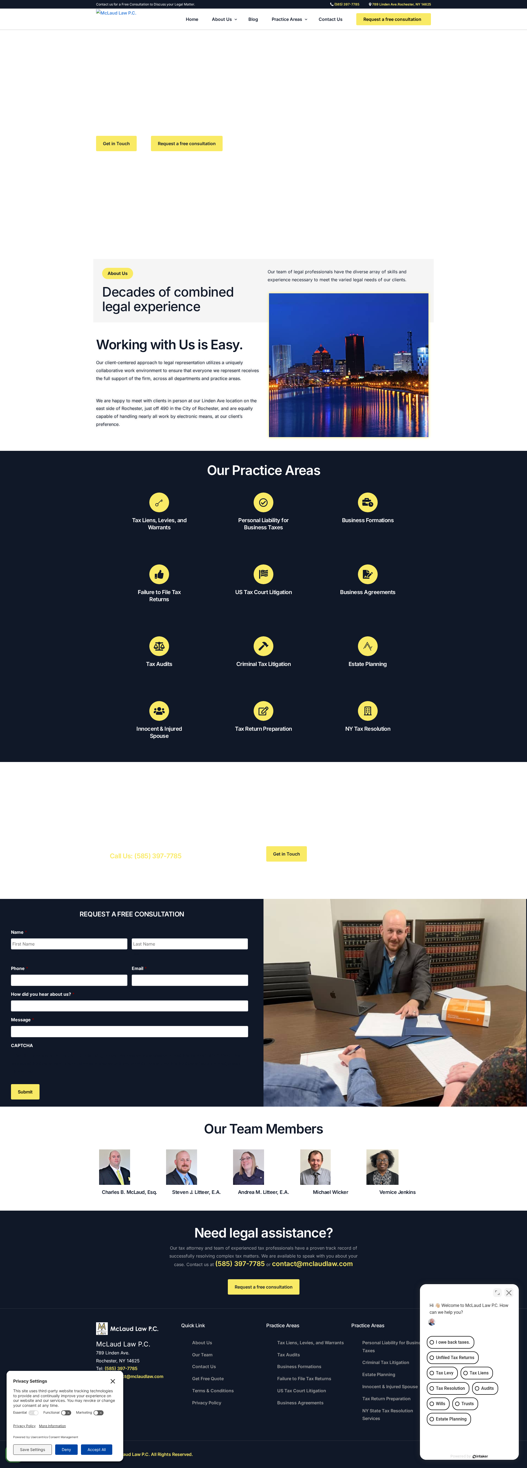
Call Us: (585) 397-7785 (145, 856)
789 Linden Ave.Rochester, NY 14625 (401, 4)
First (15, 953)
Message (22, 1019)
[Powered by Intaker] (480, 1456)
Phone (19, 968)
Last (136, 953)
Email (139, 968)
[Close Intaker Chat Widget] (508, 1292)
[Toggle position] (497, 1292)
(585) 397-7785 (346, 4)
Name (19, 932)
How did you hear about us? (43, 994)
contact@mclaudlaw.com (312, 1264)
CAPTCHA (22, 1045)
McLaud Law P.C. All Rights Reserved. (153, 1454)
